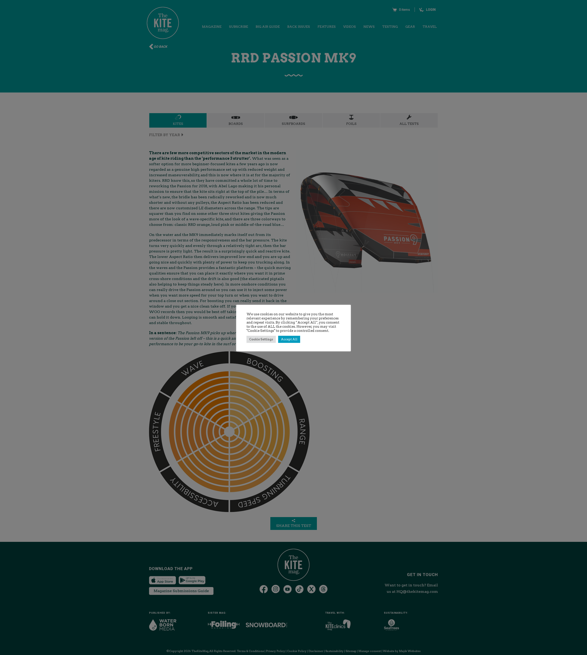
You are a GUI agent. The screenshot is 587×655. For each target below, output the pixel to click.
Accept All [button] (289, 339)
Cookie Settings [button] (261, 339)
